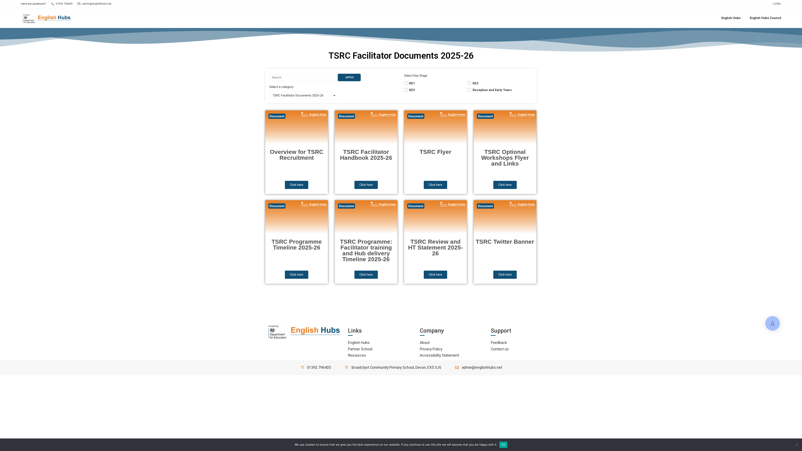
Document (276, 116)
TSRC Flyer (435, 152)
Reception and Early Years (492, 90)
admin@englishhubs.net (96, 3)
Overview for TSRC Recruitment (296, 155)
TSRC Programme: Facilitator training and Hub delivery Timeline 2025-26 (366, 250)
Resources (357, 355)
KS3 (411, 90)
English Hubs (731, 18)
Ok (503, 444)
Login (776, 3)
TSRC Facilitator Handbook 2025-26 (366, 155)
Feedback (499, 342)
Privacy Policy (431, 349)
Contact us (500, 349)
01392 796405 (64, 3)
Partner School (360, 349)
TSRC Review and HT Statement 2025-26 (435, 247)
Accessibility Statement (439, 355)
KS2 (475, 83)
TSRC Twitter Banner (505, 241)
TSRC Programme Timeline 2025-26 (297, 244)
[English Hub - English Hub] (47, 18)
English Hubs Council (765, 18)
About (425, 342)
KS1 (411, 83)
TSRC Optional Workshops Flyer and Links (505, 158)
